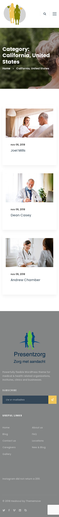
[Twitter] (4, 510)
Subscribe (52, 400)
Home (6, 68)
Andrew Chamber (25, 280)
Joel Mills (18, 150)
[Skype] (25, 510)
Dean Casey (21, 215)
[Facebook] (9, 510)
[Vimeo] (14, 510)
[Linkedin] (20, 510)
